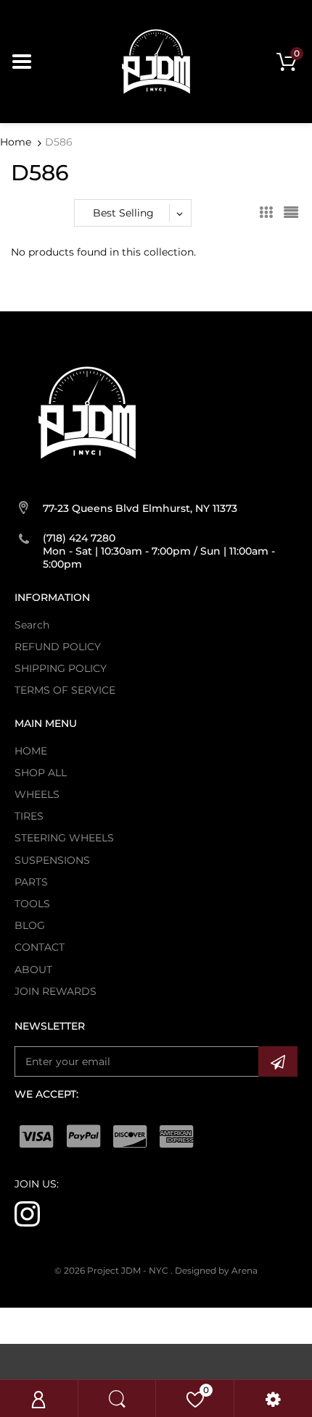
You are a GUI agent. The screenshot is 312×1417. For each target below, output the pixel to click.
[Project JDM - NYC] (156, 60)
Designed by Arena (216, 1270)
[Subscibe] (277, 1061)
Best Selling (123, 212)
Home (15, 141)
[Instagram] (27, 1213)
